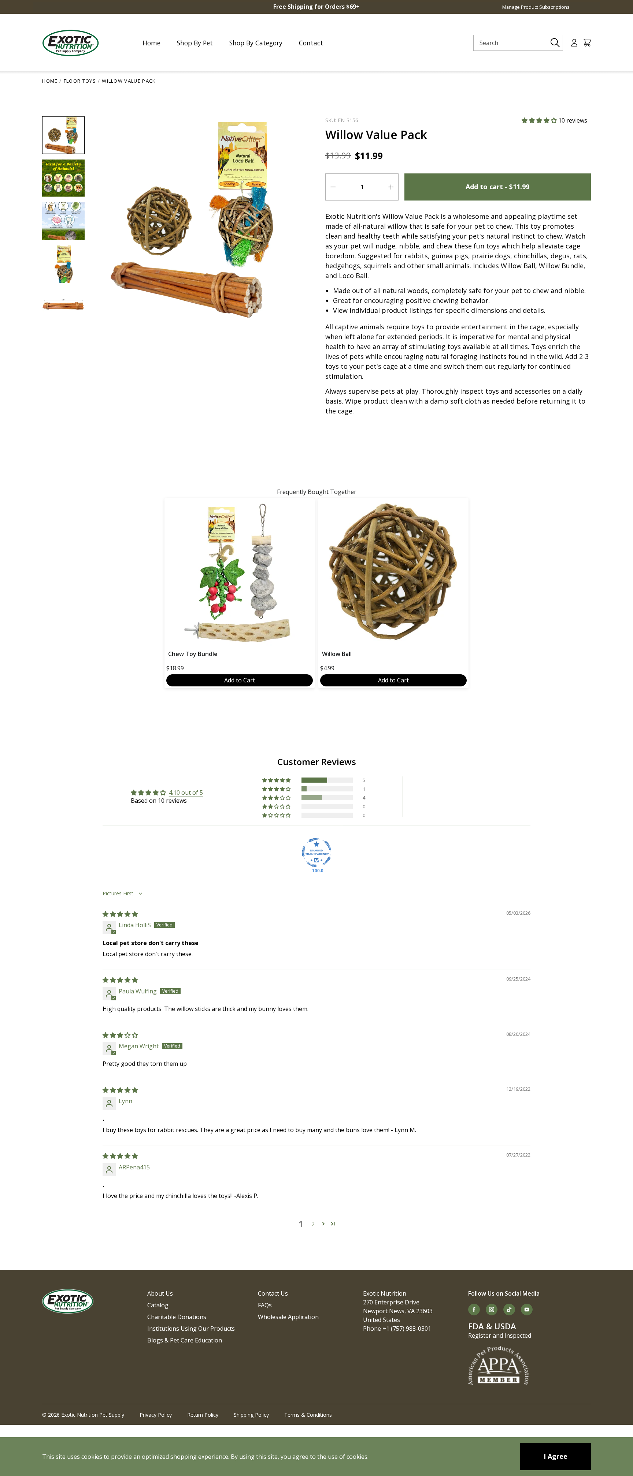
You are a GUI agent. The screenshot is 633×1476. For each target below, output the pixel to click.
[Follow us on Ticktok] (509, 1309)
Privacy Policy (156, 1414)
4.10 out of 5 (186, 792)
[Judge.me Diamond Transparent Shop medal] (316, 852)
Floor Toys (80, 81)
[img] (120, 914)
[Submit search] (555, 43)
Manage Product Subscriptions (536, 7)
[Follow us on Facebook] (474, 1309)
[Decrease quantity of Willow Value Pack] (333, 187)
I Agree (555, 1456)
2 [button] (313, 1224)
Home (50, 81)
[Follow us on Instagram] (491, 1309)
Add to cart (497, 186)
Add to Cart (239, 680)
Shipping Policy (251, 1414)
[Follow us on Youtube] (527, 1309)
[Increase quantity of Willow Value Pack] (391, 187)
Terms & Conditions (308, 1414)
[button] (540, 120)
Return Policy (202, 1414)
